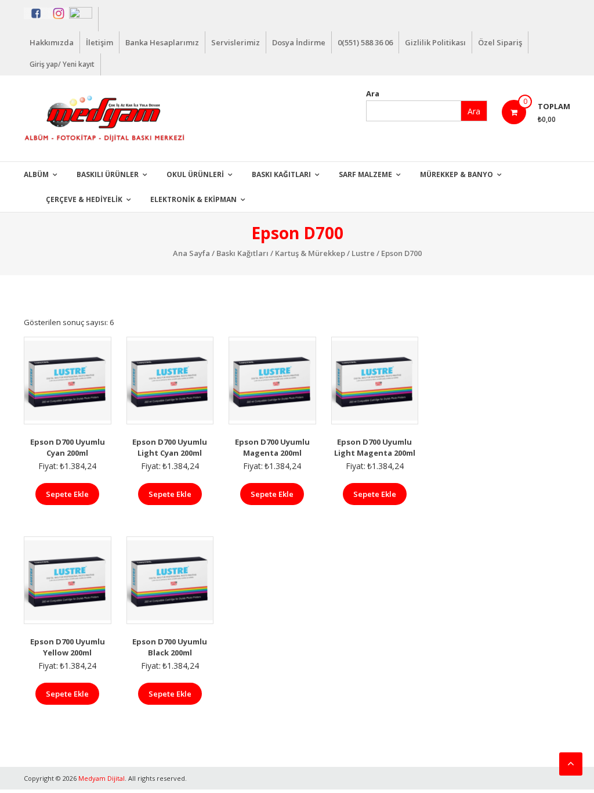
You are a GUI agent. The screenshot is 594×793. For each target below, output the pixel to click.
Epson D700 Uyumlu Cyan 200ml (67, 448)
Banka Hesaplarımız (162, 42)
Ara (372, 93)
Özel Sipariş (500, 42)
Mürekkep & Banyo (456, 174)
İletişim (99, 42)
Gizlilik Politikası (435, 42)
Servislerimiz (235, 42)
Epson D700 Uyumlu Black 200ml (169, 647)
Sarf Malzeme (365, 174)
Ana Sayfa (191, 253)
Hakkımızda (52, 42)
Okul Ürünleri (195, 174)
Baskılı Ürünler (108, 174)
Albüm (36, 174)
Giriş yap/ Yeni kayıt (62, 64)
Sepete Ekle (67, 494)
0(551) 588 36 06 (365, 42)
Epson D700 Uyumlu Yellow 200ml (67, 647)
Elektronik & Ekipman (193, 199)
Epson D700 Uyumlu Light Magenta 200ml (374, 448)
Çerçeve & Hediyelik (84, 199)
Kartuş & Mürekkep (310, 253)
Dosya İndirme (298, 42)
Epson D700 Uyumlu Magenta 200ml (272, 448)
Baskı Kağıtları (281, 174)
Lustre (363, 253)
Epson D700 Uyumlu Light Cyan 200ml (169, 448)
